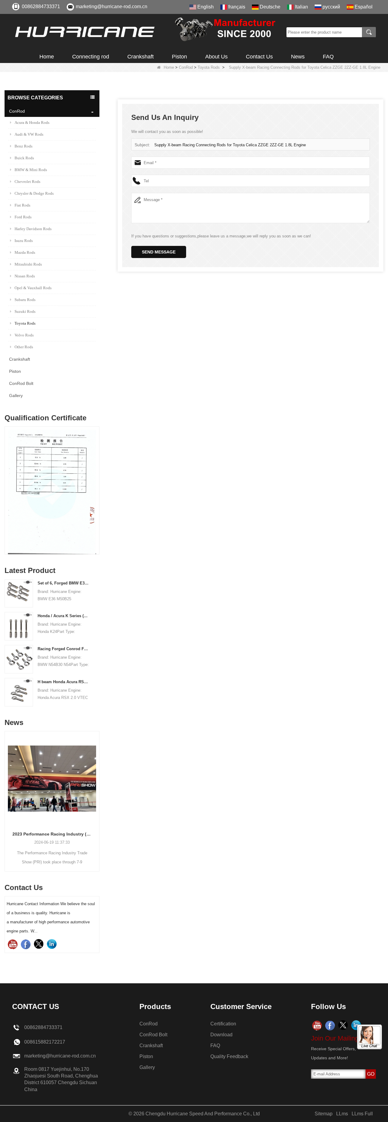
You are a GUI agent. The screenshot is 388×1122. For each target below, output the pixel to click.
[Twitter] (38, 944)
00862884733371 (41, 6)
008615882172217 (44, 1041)
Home (46, 57)
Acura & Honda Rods (32, 122)
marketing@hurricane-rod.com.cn (111, 6)
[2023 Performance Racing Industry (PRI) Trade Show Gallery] (52, 778)
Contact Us (259, 57)
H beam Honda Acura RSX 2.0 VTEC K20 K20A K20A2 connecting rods (64, 682)
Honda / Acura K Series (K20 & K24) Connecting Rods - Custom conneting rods (64, 616)
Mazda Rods (25, 252)
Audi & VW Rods (29, 134)
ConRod (186, 67)
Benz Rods (23, 146)
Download (221, 1034)
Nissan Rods (25, 276)
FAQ (328, 57)
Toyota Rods (209, 67)
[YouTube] (12, 944)
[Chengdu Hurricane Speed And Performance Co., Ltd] (147, 32)
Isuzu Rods (24, 240)
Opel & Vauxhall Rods (33, 288)
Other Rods (24, 347)
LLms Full (362, 1113)
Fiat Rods (22, 205)
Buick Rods (24, 158)
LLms (342, 1113)
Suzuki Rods (25, 311)
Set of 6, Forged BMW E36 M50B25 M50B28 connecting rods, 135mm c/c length (64, 583)
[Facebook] (25, 944)
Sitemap (324, 1113)
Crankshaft (140, 57)
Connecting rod (90, 57)
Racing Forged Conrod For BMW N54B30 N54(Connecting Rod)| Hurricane (64, 649)
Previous (7, 481)
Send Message (159, 252)
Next (97, 481)
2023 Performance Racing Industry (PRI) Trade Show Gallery (52, 834)
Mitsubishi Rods (28, 264)
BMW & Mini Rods (31, 169)
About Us (216, 57)
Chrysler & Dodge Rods (34, 193)
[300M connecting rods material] (52, 492)
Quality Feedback (229, 1056)
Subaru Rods (25, 299)
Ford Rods (23, 217)
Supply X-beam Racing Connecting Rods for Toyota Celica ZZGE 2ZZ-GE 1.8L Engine (230, 145)
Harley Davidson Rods (33, 229)
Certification (223, 1023)
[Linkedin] (51, 944)
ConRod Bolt (21, 383)
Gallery (16, 395)
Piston (179, 57)
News (298, 57)
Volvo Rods (24, 335)
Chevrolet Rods (27, 181)
